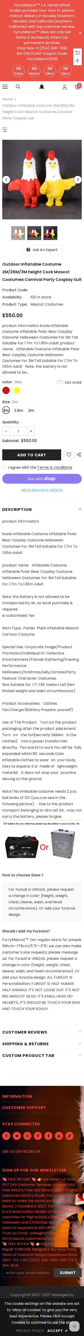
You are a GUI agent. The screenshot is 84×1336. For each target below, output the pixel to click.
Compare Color (64, 212)
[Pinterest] (38, 1136)
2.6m (18, 410)
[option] (42, 179)
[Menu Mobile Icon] (5, 87)
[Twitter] (17, 1136)
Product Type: (15, 304)
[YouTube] (59, 1136)
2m (31, 410)
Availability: (12, 297)
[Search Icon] (18, 87)
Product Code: (15, 290)
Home (7, 99)
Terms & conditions (54, 467)
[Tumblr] (48, 1136)
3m (6, 410)
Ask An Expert (45, 249)
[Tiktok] (69, 1136)
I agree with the (22, 467)
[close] (80, 32)
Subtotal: (10, 440)
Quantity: (10, 422)
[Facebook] (6, 1136)
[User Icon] (64, 87)
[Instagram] (27, 1136)
